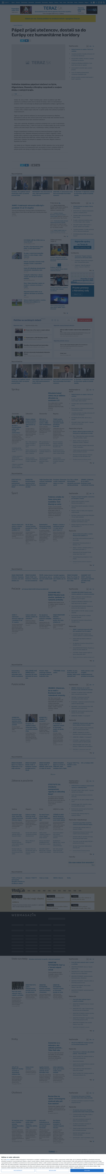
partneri (8, 1159)
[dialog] (53, 1164)
